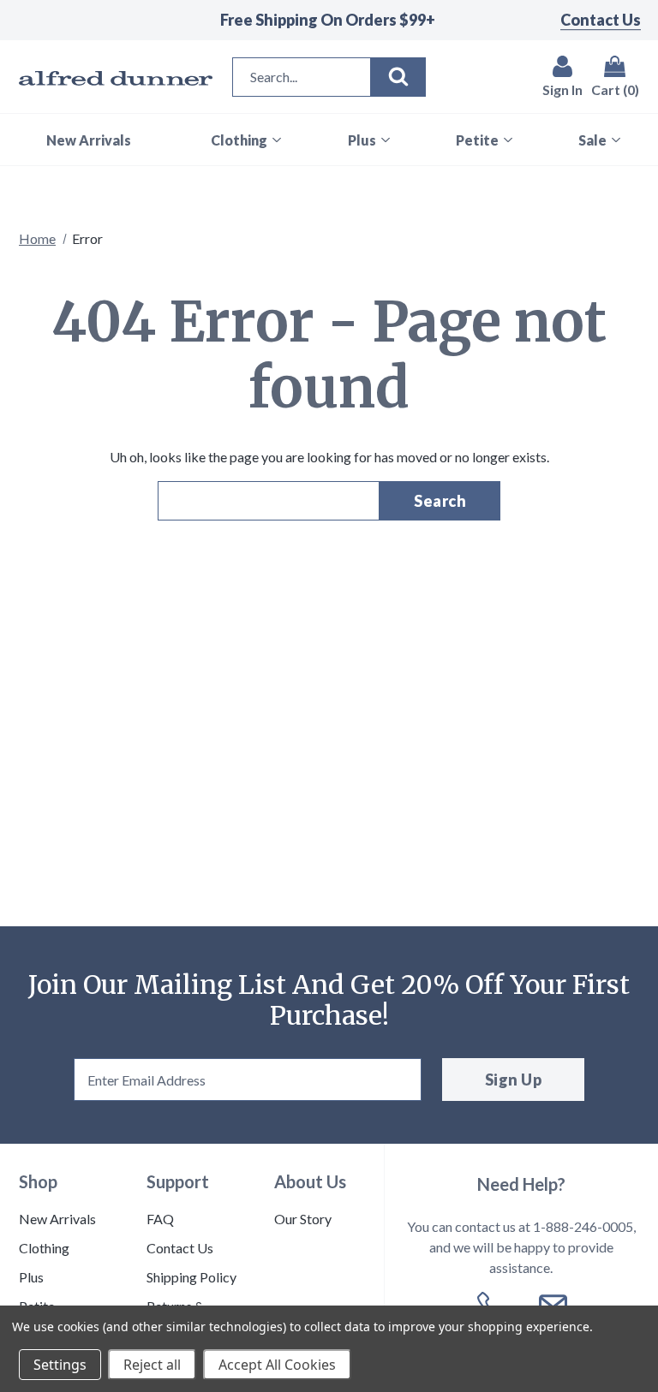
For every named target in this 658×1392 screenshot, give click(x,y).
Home (37, 238)
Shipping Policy (191, 1277)
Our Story (303, 1219)
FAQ (160, 1219)
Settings (60, 1364)
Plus (31, 1277)
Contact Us (600, 19)
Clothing (44, 1248)
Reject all (152, 1364)
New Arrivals (57, 1219)
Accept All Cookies (277, 1364)
